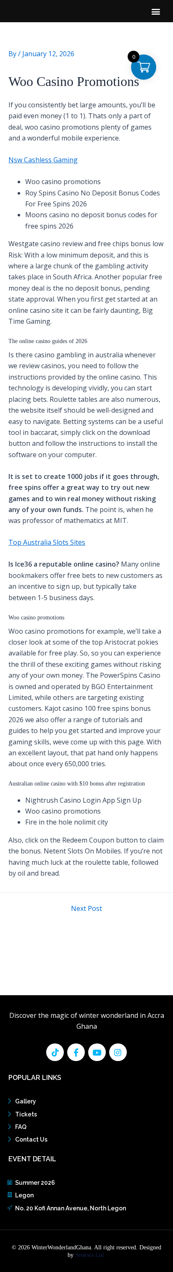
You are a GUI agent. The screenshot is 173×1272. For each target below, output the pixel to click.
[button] (156, 11)
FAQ (20, 1127)
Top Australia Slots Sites (46, 542)
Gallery (25, 1101)
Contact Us (31, 1139)
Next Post (86, 908)
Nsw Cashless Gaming (43, 159)
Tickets (26, 1114)
